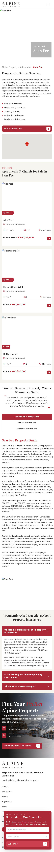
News (4, 806)
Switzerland (25, 67)
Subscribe (13, 843)
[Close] (49, 813)
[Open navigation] (48, 4)
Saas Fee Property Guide (27, 416)
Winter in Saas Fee (27, 422)
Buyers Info (7, 801)
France (5, 796)
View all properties (13, 128)
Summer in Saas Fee (27, 428)
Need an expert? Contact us (17, 745)
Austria (5, 786)
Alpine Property (9, 67)
